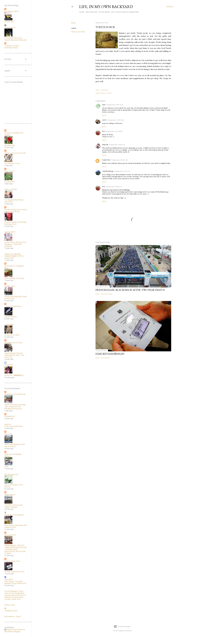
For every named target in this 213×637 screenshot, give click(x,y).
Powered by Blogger (124, 626)
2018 (6, 467)
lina (103, 131)
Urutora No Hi (9, 28)
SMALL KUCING (10, 189)
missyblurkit (9, 324)
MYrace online (9, 605)
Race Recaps (91, 12)
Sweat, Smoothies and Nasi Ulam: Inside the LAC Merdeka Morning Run (15, 407)
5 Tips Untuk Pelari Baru (13, 426)
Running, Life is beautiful (14, 515)
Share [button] (73, 23)
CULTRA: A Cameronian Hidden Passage (13, 506)
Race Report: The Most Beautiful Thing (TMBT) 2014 (15, 582)
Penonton (8, 434)
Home (81, 12)
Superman (106, 160)
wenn (104, 120)
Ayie (104, 105)
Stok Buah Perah (11, 48)
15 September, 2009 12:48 (119, 160)
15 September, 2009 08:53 (114, 131)
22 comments (105, 358)
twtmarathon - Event (12, 616)
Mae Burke (128, 630)
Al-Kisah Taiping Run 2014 (14, 572)
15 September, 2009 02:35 (114, 105)
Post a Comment (106, 294)
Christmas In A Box (11, 335)
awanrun (7, 424)
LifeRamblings (107, 171)
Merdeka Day (9, 145)
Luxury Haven (9, 232)
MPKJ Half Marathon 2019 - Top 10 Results (15, 445)
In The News (104, 12)
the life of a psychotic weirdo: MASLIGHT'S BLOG (15, 211)
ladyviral (105, 145)
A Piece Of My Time (12, 561)
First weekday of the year (14, 278)
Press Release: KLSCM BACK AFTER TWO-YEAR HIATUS (130, 290)
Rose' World (9, 171)
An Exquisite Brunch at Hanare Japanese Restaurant (15, 39)
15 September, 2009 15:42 (114, 186)
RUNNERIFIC (9, 416)
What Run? (8, 579)
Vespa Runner (9, 495)
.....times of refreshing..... (13, 306)
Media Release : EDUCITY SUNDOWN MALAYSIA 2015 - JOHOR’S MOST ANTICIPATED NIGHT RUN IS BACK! (15, 549)
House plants (9, 182)
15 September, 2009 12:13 (117, 144)
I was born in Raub (11, 46)
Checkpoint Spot (10, 611)
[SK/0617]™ (8, 365)
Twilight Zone (9, 286)
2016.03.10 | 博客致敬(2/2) (13, 375)
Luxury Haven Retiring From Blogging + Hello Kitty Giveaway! (15, 244)
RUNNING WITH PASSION (15, 394)
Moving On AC (10, 535)
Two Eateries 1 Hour (12, 163)
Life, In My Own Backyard (106, 6)
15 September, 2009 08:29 (115, 120)
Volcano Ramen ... (11, 317)
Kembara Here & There (13, 343)
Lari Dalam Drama (11, 11)
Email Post (104, 90)
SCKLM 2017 (9, 22)
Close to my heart (78, 32)
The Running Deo (11, 474)
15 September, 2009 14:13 (122, 171)
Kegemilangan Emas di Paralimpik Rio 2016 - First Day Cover (14, 355)
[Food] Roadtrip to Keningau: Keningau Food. (15, 223)
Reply (104, 115)
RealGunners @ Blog (12, 254)
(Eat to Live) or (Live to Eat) (15, 153)
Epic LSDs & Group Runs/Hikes (125, 12)
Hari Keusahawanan (110, 353)
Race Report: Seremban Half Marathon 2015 (15, 526)
